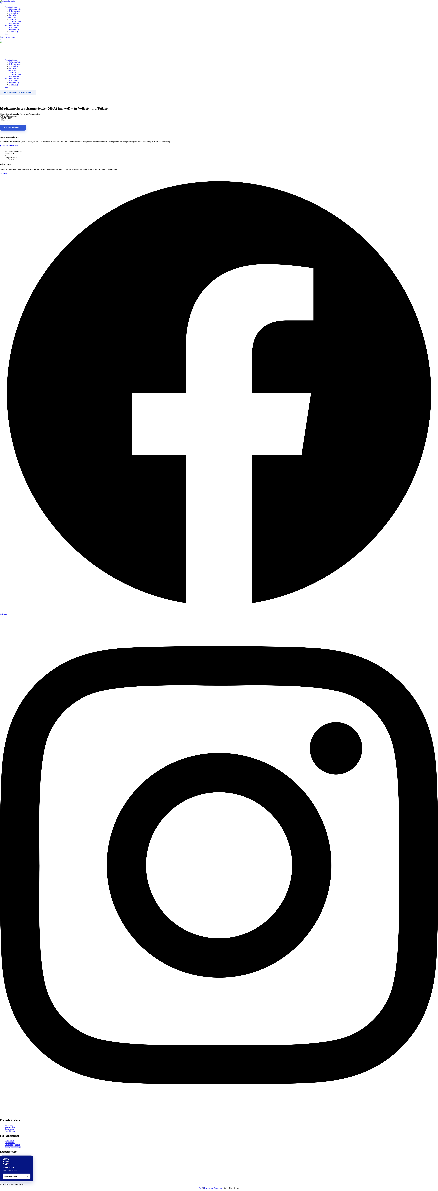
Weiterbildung (14, 29)
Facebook (5, 146)
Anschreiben (13, 13)
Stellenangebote (15, 9)
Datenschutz (208, 1188)
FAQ (6, 34)
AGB (201, 1188)
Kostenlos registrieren (12, 1145)
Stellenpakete (14, 19)
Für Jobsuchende (11, 7)
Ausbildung (13, 27)
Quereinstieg (13, 32)
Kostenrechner (14, 23)
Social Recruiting (15, 21)
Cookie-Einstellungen (231, 1188)
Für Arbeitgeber (10, 17)
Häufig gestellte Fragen (13, 1147)
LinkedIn (14, 146)
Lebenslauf (13, 15)
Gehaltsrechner (14, 11)
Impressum (218, 1188)
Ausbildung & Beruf (12, 25)
